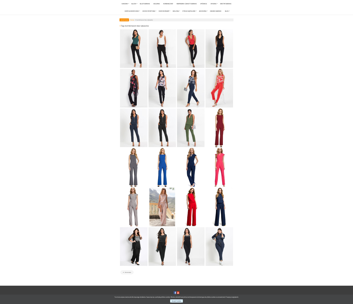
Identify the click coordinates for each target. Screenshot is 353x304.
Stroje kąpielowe (188, 11)
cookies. (167, 297)
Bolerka (157, 4)
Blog (227, 11)
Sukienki (125, 4)
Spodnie (213, 4)
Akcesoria (202, 11)
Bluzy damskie (145, 4)
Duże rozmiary (164, 11)
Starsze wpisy (128, 272)
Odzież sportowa (148, 11)
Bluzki (133, 4)
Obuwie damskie (215, 11)
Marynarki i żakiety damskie (187, 4)
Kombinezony (168, 4)
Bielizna (176, 11)
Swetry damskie (225, 4)
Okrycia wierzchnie (132, 11)
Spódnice (203, 4)
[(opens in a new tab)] (134, 48)
